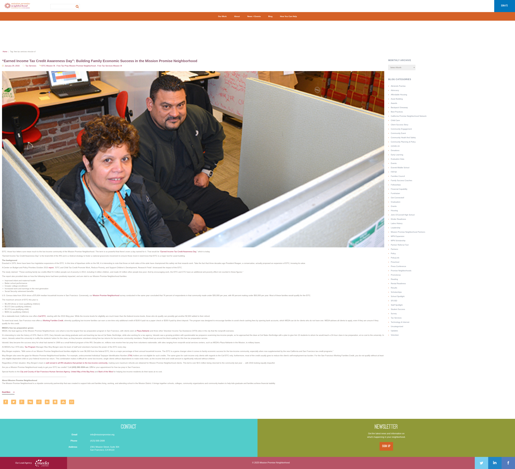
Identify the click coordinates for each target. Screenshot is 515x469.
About (237, 16)
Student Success (398, 309)
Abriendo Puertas (398, 86)
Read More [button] (6, 392)
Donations (395, 150)
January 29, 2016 (12, 66)
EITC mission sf (48, 66)
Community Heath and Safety (403, 137)
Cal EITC (42, 316)
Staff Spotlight (397, 305)
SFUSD (394, 301)
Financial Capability (399, 189)
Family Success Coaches (401, 180)
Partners (394, 249)
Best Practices (397, 112)
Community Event (398, 133)
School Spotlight (397, 296)
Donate (504, 6)
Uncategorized (397, 326)
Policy (393, 253)
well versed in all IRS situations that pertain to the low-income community (76, 363)
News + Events (254, 16)
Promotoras (396, 275)
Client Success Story (399, 125)
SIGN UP (386, 446)
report (51, 267)
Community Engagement (401, 129)
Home (5, 52)
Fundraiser (395, 193)
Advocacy (395, 90)
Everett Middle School (400, 167)
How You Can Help (288, 16)
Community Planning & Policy (403, 142)
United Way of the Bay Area (82, 372)
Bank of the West (105, 372)
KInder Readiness (398, 219)
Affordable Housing (399, 95)
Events (394, 163)
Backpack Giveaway (399, 107)
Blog (270, 16)
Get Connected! (397, 198)
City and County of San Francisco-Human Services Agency (45, 372)
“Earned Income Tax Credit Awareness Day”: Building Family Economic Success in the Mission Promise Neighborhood (99, 61)
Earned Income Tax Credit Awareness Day (178, 251)
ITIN (130, 355)
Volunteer (395, 335)
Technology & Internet (400, 322)
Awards (394, 103)
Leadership (395, 228)
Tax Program (30, 347)
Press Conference (398, 266)
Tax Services (30, 66)
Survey (394, 313)
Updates (394, 331)
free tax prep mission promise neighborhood (76, 66)
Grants (394, 206)
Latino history (396, 223)
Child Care (395, 120)
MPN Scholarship (398, 240)
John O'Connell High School (403, 215)
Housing (394, 210)
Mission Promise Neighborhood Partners (408, 232)
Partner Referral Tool (400, 245)
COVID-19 (395, 146)
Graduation (395, 202)
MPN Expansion (397, 236)
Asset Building (397, 99)
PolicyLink (395, 258)
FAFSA (394, 172)
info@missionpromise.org (102, 434)
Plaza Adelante (143, 331)
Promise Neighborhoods (401, 271)
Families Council (398, 176)
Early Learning (397, 155)
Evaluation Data (397, 159)
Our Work (222, 16)
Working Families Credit (53, 320)
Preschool (395, 262)
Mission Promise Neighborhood (106, 295)
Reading (394, 279)
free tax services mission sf (109, 66)
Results (394, 288)
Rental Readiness (398, 283)
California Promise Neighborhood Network (408, 116)
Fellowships (396, 185)
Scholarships (396, 292)
